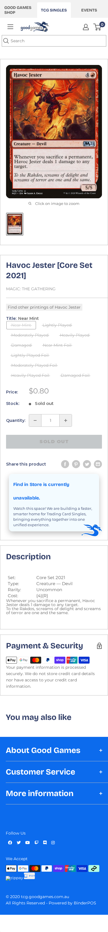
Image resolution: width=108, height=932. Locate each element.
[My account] (86, 27)
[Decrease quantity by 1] (35, 420)
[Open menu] (10, 26)
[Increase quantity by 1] (66, 420)
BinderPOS (85, 903)
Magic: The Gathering (31, 288)
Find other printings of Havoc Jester (44, 307)
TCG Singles (54, 10)
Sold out (54, 441)
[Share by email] (98, 464)
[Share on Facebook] (65, 464)
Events (89, 10)
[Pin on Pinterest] (76, 464)
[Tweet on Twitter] (87, 464)
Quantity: (15, 420)
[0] (97, 27)
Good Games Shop (17, 10)
